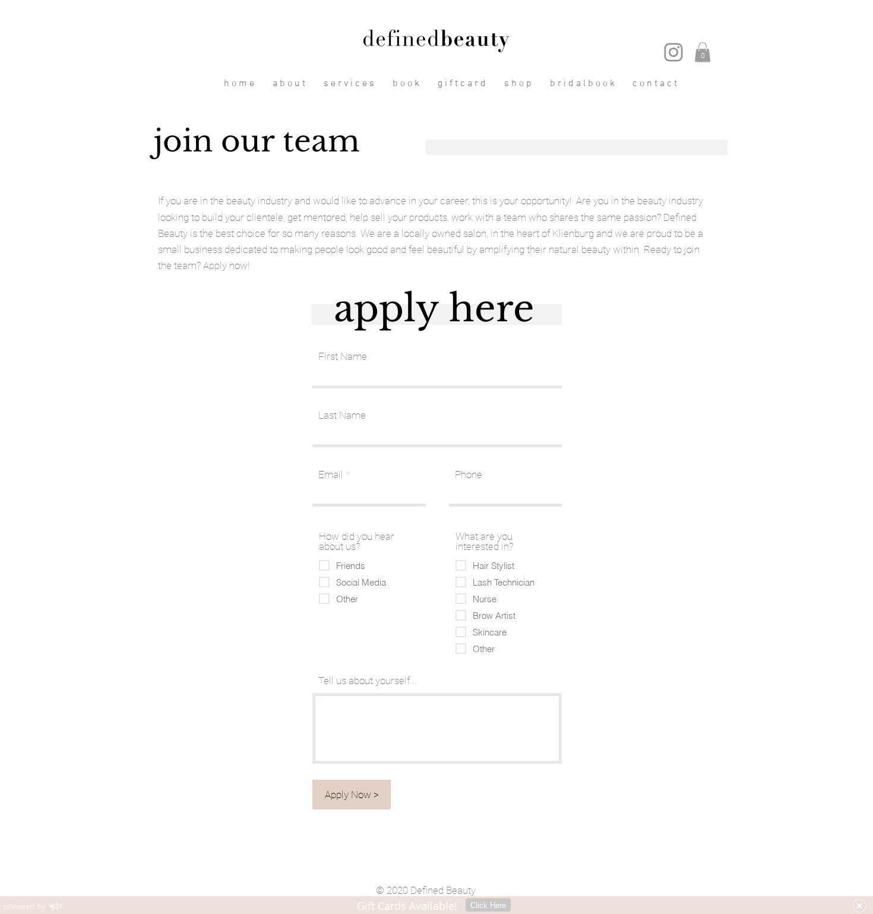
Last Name (342, 415)
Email (330, 475)
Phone (468, 475)
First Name (342, 357)
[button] (702, 52)
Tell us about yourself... (367, 681)
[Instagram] (673, 52)
